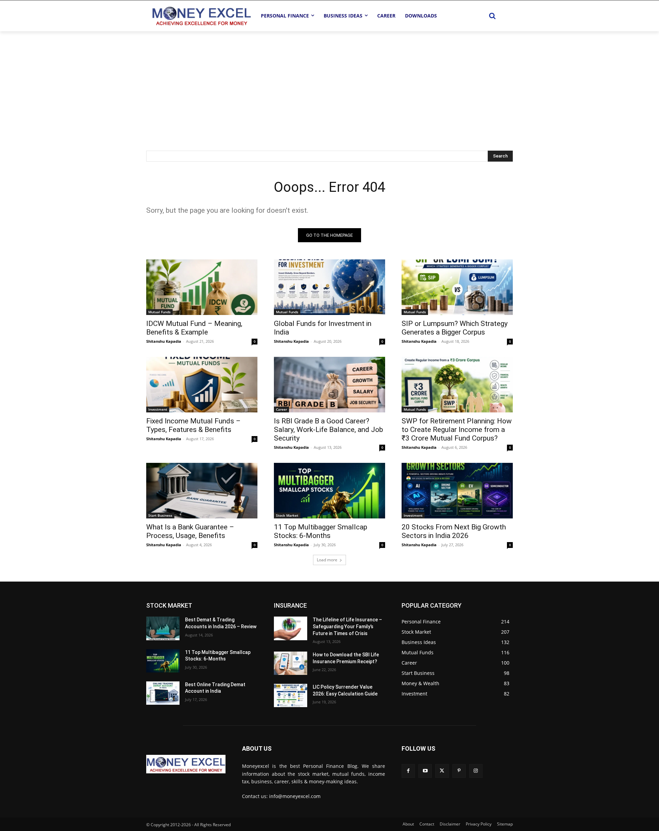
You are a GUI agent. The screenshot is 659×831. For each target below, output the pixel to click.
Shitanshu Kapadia (163, 341)
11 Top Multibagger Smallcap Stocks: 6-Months (320, 531)
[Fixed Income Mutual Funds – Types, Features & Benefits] (201, 384)
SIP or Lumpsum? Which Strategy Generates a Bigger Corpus (455, 327)
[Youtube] (425, 770)
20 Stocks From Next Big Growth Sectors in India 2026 (454, 531)
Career (281, 409)
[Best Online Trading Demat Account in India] (163, 693)
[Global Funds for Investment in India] (329, 287)
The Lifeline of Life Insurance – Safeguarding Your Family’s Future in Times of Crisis (347, 626)
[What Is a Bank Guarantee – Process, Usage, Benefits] (201, 490)
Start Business (160, 515)
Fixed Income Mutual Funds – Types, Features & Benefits (193, 425)
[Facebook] (408, 770)
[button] (492, 16)
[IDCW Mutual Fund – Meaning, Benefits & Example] (201, 287)
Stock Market (287, 515)
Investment (157, 409)
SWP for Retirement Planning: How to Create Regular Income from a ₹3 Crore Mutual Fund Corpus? (457, 429)
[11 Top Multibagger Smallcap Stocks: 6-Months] (329, 490)
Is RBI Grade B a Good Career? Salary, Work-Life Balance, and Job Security (328, 429)
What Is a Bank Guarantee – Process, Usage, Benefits (190, 531)
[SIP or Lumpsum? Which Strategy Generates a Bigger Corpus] (457, 287)
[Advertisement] (329, 83)
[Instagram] (476, 770)
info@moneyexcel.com (295, 796)
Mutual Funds (159, 311)
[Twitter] (442, 770)
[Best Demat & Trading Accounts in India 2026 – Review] (163, 628)
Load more (327, 560)
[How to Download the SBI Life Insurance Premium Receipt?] (290, 663)
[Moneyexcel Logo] (201, 16)
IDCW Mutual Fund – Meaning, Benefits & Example (194, 327)
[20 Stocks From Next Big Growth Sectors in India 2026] (457, 490)
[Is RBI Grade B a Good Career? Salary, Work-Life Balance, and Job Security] (329, 384)
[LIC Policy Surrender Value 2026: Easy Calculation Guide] (290, 695)
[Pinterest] (459, 770)
